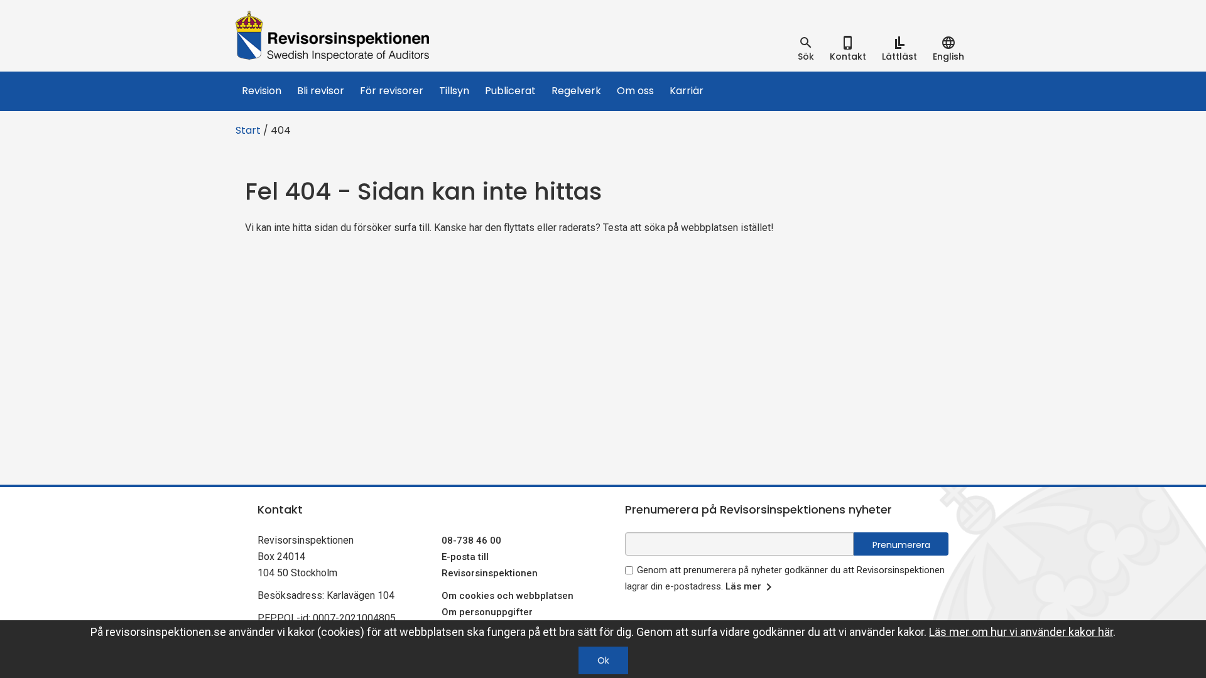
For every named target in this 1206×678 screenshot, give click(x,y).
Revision (261, 90)
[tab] (805, 49)
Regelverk (576, 90)
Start (248, 130)
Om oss (635, 90)
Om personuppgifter (487, 612)
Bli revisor (320, 90)
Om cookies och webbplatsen (507, 595)
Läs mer (743, 586)
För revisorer (391, 90)
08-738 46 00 (471, 540)
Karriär (687, 90)
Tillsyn (454, 90)
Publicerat (510, 90)
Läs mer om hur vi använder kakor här (1021, 631)
